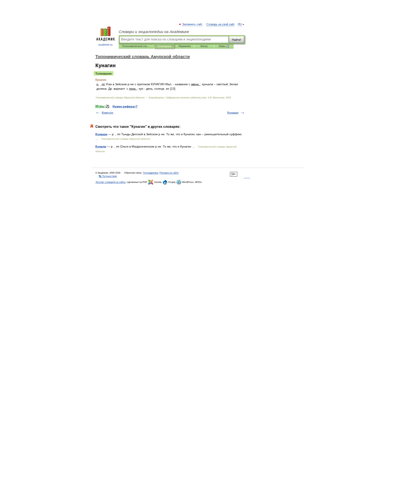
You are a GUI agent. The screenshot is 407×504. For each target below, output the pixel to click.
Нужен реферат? (125, 106)
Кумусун (107, 112)
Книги (204, 46)
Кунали (100, 146)
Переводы (184, 46)
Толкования (164, 46)
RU (240, 24)
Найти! (236, 39)
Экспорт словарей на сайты (110, 182)
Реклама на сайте (169, 172)
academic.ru (105, 44)
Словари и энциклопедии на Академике (154, 32)
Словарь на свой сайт (220, 24)
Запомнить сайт (192, 24)
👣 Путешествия (108, 176)
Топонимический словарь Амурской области (136, 46)
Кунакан (232, 112)
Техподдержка (150, 172)
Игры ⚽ (224, 46)
